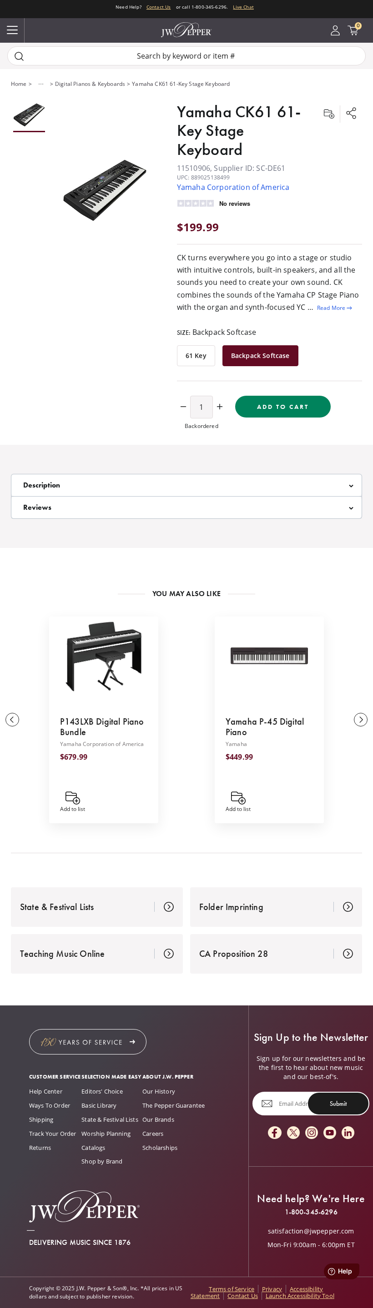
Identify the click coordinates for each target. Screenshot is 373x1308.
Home (19, 84)
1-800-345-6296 (311, 1212)
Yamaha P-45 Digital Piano (265, 727)
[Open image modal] (105, 191)
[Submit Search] (19, 56)
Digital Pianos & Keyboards (90, 84)
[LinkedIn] (348, 1133)
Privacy (272, 1289)
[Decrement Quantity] (183, 407)
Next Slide (361, 719)
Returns (40, 1148)
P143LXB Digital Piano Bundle (102, 727)
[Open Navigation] (12, 30)
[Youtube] (329, 1133)
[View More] (41, 84)
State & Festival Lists (109, 1119)
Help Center (45, 1091)
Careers (152, 1133)
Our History (158, 1091)
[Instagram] (311, 1133)
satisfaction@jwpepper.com (311, 1231)
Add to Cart (283, 407)
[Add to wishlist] (329, 114)
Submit (338, 1103)
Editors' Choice (101, 1091)
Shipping (41, 1119)
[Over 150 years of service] (87, 1041)
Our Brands (158, 1119)
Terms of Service (231, 1289)
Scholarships (159, 1148)
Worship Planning (106, 1133)
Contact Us (158, 7)
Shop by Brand (101, 1161)
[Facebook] (275, 1133)
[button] (105, 191)
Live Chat (243, 7)
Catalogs (93, 1148)
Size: (217, 332)
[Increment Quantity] (219, 407)
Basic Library (98, 1105)
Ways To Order (49, 1105)
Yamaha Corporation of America (233, 187)
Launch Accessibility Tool (300, 1296)
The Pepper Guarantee (173, 1105)
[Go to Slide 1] (29, 115)
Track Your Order (52, 1133)
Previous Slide (12, 719)
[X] (293, 1133)
